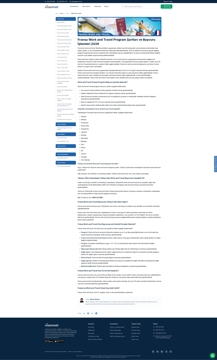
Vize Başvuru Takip (93, 336)
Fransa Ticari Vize (62, 60)
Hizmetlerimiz (74, 6)
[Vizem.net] (52, 324)
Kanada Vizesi (136, 327)
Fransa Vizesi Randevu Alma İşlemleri (65, 110)
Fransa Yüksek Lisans (63, 141)
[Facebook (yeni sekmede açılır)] (166, 351)
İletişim (106, 6)
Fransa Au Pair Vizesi (63, 33)
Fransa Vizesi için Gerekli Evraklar (64, 99)
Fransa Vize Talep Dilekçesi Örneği (65, 91)
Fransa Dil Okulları (62, 138)
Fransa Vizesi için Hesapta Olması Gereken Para (64, 104)
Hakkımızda (97, 6)
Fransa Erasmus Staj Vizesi (64, 40)
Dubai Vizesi (135, 339)
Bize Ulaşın (91, 333)
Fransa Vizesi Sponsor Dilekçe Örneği (65, 115)
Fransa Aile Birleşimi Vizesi (64, 26)
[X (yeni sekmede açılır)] (170, 351)
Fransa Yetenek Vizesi (63, 74)
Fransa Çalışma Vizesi (63, 36)
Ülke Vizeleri (86, 6)
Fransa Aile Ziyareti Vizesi (64, 29)
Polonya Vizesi (136, 330)
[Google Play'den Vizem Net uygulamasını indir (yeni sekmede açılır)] (49, 341)
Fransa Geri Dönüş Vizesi (64, 43)
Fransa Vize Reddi (62, 86)
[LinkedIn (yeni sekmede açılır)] (161, 351)
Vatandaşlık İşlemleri (62, 158)
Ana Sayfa (91, 327)
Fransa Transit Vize (62, 64)
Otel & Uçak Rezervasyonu (117, 336)
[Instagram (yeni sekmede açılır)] (153, 351)
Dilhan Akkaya (95, 299)
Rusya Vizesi (135, 336)
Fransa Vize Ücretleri (63, 95)
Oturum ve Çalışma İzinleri (117, 327)
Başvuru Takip (168, 1)
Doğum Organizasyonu (116, 333)
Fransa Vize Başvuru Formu (64, 78)
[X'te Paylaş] (92, 313)
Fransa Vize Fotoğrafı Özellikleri (63, 82)
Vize (67, 13)
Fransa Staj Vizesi (62, 57)
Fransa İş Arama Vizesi (63, 46)
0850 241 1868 (97, 197)
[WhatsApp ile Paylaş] (84, 313)
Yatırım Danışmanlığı (115, 330)
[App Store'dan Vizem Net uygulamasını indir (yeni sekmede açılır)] (59, 341)
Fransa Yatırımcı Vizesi (63, 71)
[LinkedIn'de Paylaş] (96, 313)
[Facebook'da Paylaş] (88, 313)
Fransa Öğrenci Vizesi (63, 50)
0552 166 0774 (160, 330)
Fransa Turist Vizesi (62, 67)
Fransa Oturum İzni (62, 149)
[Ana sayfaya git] (56, 13)
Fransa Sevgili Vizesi (63, 53)
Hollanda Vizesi (136, 333)
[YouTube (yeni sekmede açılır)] (157, 351)
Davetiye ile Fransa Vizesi (64, 119)
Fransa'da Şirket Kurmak (64, 166)
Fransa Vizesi (61, 22)
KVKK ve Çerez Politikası (95, 339)
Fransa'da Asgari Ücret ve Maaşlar (64, 128)
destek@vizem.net (161, 333)
